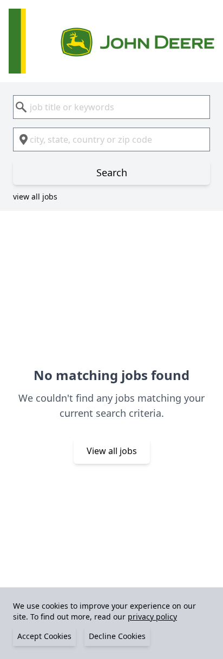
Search (111, 172)
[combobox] (111, 107)
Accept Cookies (44, 636)
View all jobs (112, 451)
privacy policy (152, 616)
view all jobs (35, 196)
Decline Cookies (117, 636)
